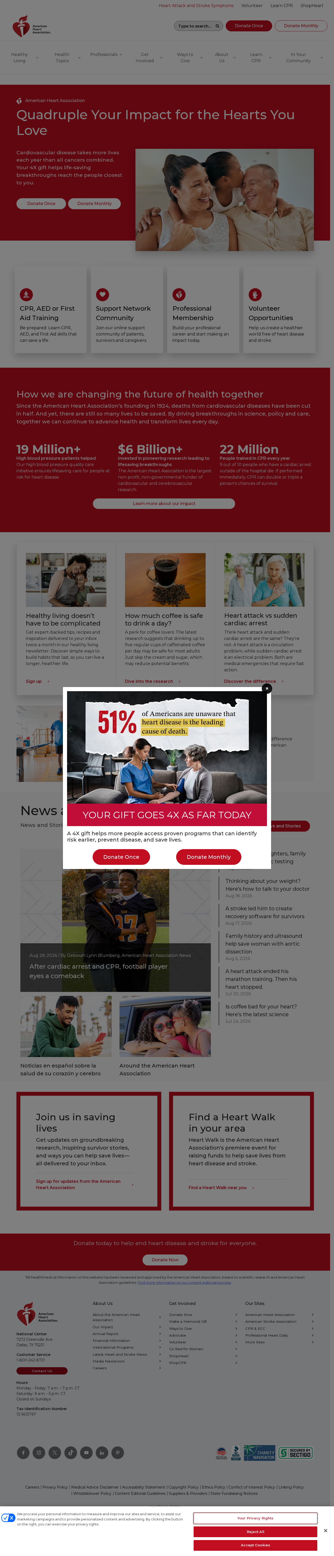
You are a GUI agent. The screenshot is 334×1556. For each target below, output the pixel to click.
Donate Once (121, 857)
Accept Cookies (255, 1545)
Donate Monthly (209, 857)
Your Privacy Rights (255, 1518)
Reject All (255, 1532)
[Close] (325, 1530)
